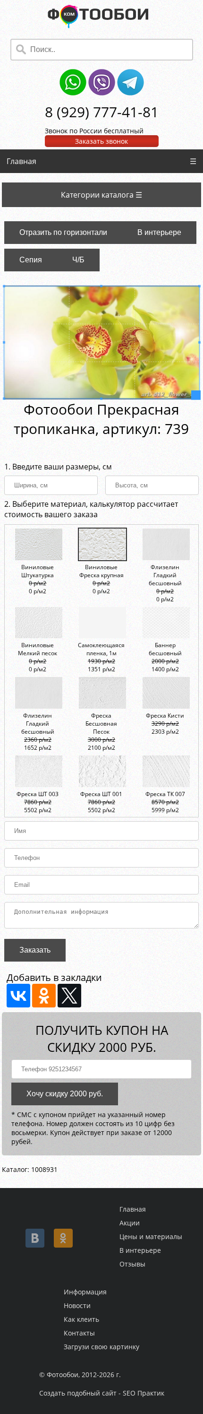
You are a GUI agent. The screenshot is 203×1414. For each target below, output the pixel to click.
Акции (129, 1222)
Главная (21, 161)
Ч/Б (78, 260)
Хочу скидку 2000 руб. (64, 1094)
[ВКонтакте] (18, 995)
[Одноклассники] (44, 995)
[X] (69, 995)
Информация (85, 1291)
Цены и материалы (150, 1236)
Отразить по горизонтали (63, 232)
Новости (77, 1305)
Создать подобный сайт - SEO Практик (101, 1392)
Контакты (79, 1332)
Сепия (30, 260)
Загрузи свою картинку (101, 1346)
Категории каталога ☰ (101, 195)
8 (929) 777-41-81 (102, 111)
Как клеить (81, 1319)
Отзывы (132, 1263)
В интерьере (159, 232)
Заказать (35, 950)
